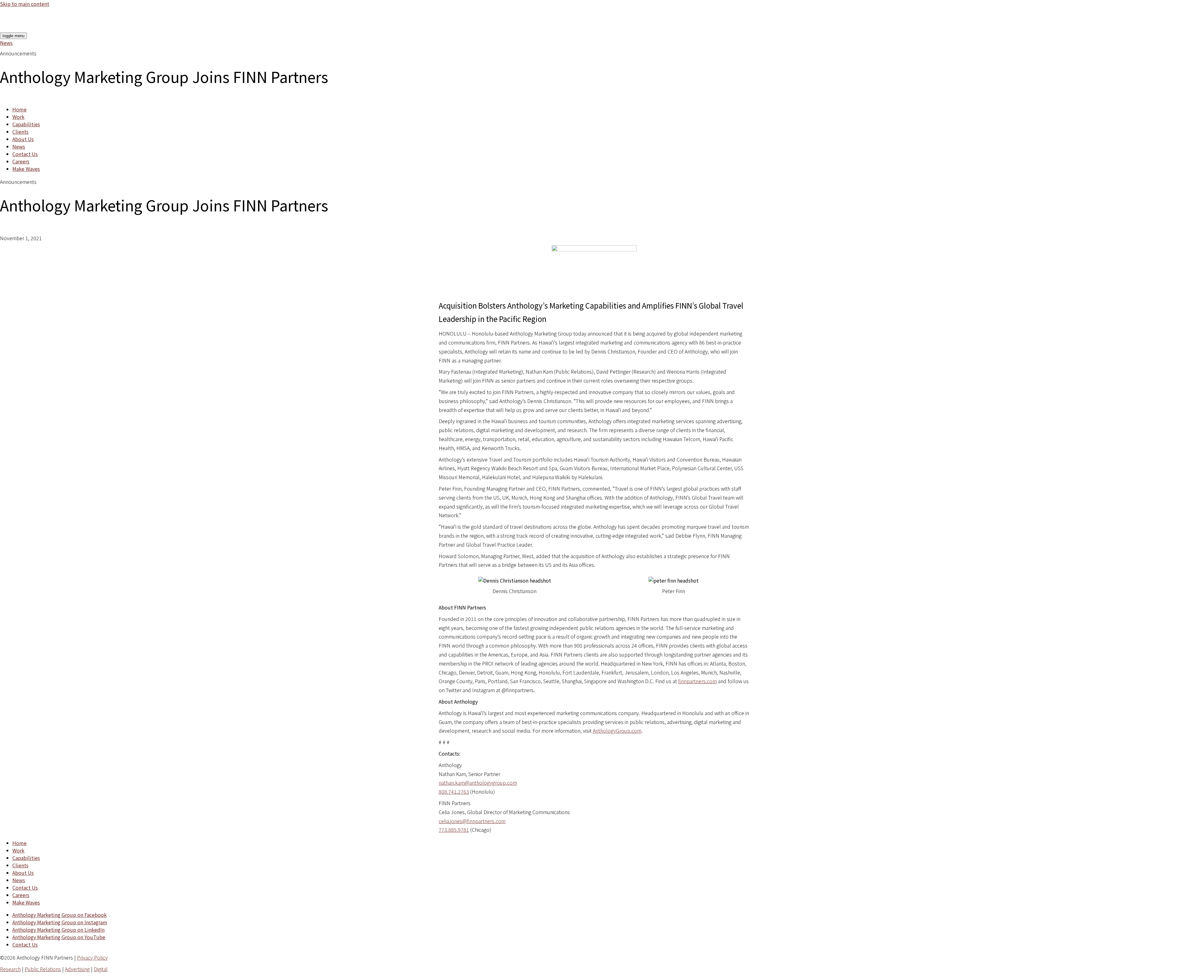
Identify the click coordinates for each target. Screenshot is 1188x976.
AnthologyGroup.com (617, 730)
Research (10, 969)
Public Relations (43, 969)
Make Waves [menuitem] (26, 168)
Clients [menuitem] (20, 131)
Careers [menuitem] (20, 161)
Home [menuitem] (19, 109)
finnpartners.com (697, 681)
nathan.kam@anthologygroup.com (478, 782)
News (6, 42)
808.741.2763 (454, 791)
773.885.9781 (454, 829)
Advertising (77, 969)
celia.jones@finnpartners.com (472, 821)
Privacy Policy (92, 957)
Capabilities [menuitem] (26, 124)
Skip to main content (24, 3)
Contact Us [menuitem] (25, 154)
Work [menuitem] (18, 116)
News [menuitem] (18, 146)
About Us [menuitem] (23, 139)
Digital (101, 969)
